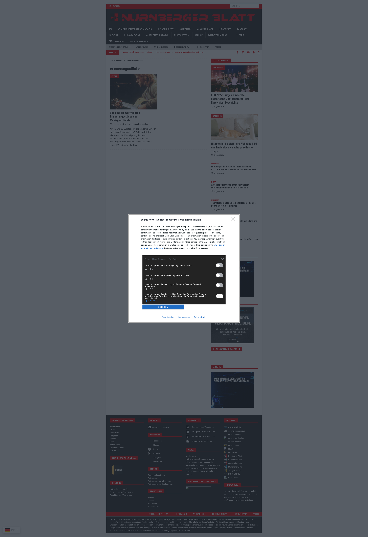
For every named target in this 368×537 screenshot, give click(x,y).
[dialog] (184, 268)
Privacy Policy (200, 317)
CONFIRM (163, 307)
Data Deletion (168, 317)
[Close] (233, 220)
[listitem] (184, 259)
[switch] (219, 265)
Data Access (184, 317)
